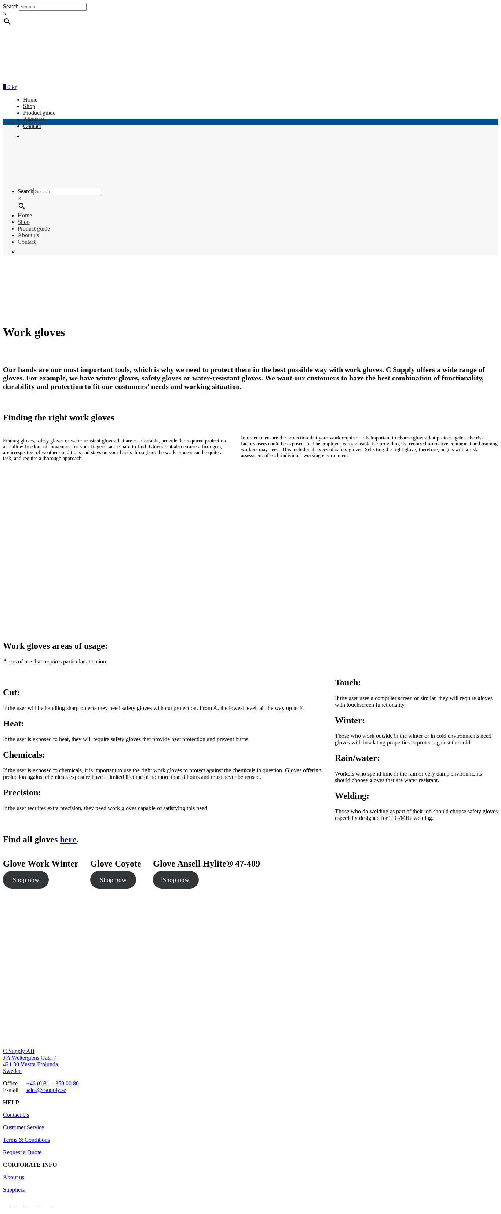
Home (30, 99)
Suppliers (14, 1190)
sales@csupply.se (46, 1090)
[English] (22, 252)
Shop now (25, 879)
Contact (27, 242)
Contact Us (16, 1115)
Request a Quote (22, 1152)
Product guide (39, 113)
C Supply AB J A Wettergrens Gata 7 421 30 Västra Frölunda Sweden (30, 1061)
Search (11, 6)
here (68, 839)
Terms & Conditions (26, 1140)
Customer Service (23, 1127)
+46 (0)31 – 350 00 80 (52, 1083)
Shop (29, 106)
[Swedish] (30, 252)
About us (33, 119)
